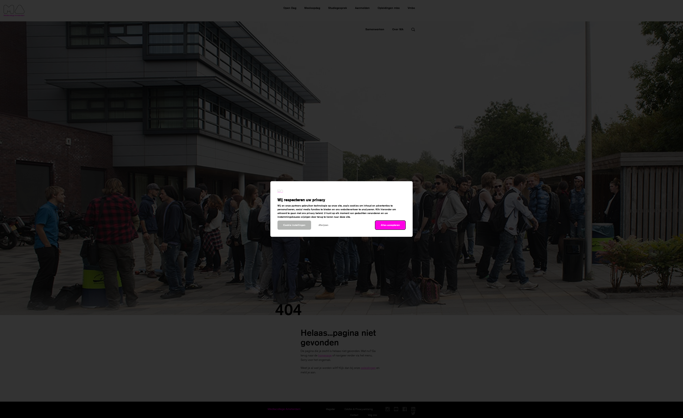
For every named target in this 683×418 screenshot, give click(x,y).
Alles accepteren (390, 225)
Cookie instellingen (294, 225)
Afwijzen (323, 225)
